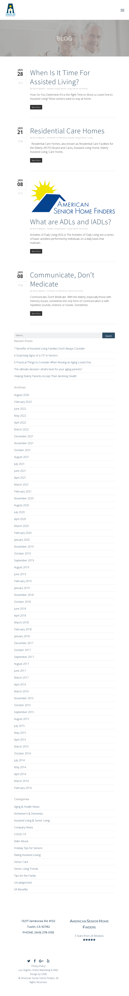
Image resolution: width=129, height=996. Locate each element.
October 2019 (22, 553)
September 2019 (24, 560)
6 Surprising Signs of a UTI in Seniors (36, 355)
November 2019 (24, 546)
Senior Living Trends (26, 869)
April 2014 (20, 774)
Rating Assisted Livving (27, 855)
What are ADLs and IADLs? (70, 221)
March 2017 (21, 677)
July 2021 (19, 464)
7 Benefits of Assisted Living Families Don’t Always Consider (49, 348)
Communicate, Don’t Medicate (62, 279)
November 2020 (24, 498)
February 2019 (23, 581)
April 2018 (20, 615)
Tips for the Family (80, 88)
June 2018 (20, 608)
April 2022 (20, 422)
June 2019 (20, 574)
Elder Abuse (21, 841)
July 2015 (19, 726)
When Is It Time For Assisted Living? (60, 77)
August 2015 (21, 719)
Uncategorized (23, 882)
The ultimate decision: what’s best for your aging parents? (48, 369)
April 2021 (20, 478)
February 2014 (23, 788)
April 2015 (20, 739)
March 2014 (21, 781)
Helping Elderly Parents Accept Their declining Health (45, 376)
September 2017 (24, 657)
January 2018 (22, 636)
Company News (23, 827)
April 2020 (20, 519)
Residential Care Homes (67, 130)
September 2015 (24, 712)
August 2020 (21, 505)
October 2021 (22, 450)
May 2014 (20, 767)
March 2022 (21, 429)
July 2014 (19, 760)
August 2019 (21, 567)
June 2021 (20, 471)
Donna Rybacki (39, 88)
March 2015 (21, 746)
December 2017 (23, 643)
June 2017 (20, 671)
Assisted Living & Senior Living (59, 88)
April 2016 (20, 684)
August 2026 (21, 395)
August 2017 (21, 664)
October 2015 (22, 705)
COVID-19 (20, 834)
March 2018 (21, 622)
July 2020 (19, 512)
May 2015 (20, 733)
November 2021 (24, 443)
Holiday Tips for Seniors (28, 848)
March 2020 (21, 526)
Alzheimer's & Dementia (57, 137)
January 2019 (22, 588)
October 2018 (22, 602)
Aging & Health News (26, 807)
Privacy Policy (38, 966)
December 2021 (23, 436)
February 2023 (23, 402)
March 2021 (21, 484)
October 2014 (22, 753)
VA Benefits (21, 889)
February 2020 (23, 533)
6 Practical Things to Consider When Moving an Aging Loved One (52, 362)
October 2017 (22, 650)
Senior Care (21, 862)
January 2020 (22, 540)
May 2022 (20, 415)
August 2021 (21, 457)
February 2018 (23, 629)
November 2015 (24, 698)
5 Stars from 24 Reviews (89, 936)
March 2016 (21, 691)
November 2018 (24, 595)
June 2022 (20, 409)
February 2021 (23, 491)
